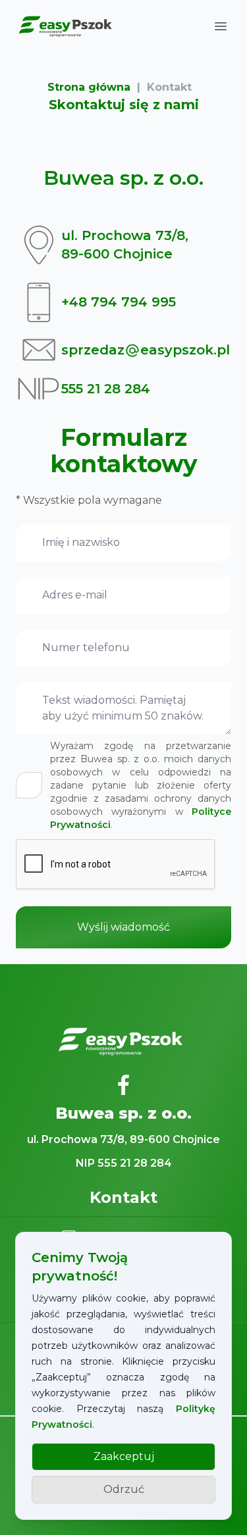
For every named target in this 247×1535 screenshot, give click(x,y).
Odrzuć (123, 1489)
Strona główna (88, 87)
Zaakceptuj (124, 1456)
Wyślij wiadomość (123, 927)
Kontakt (169, 87)
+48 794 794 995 (118, 302)
